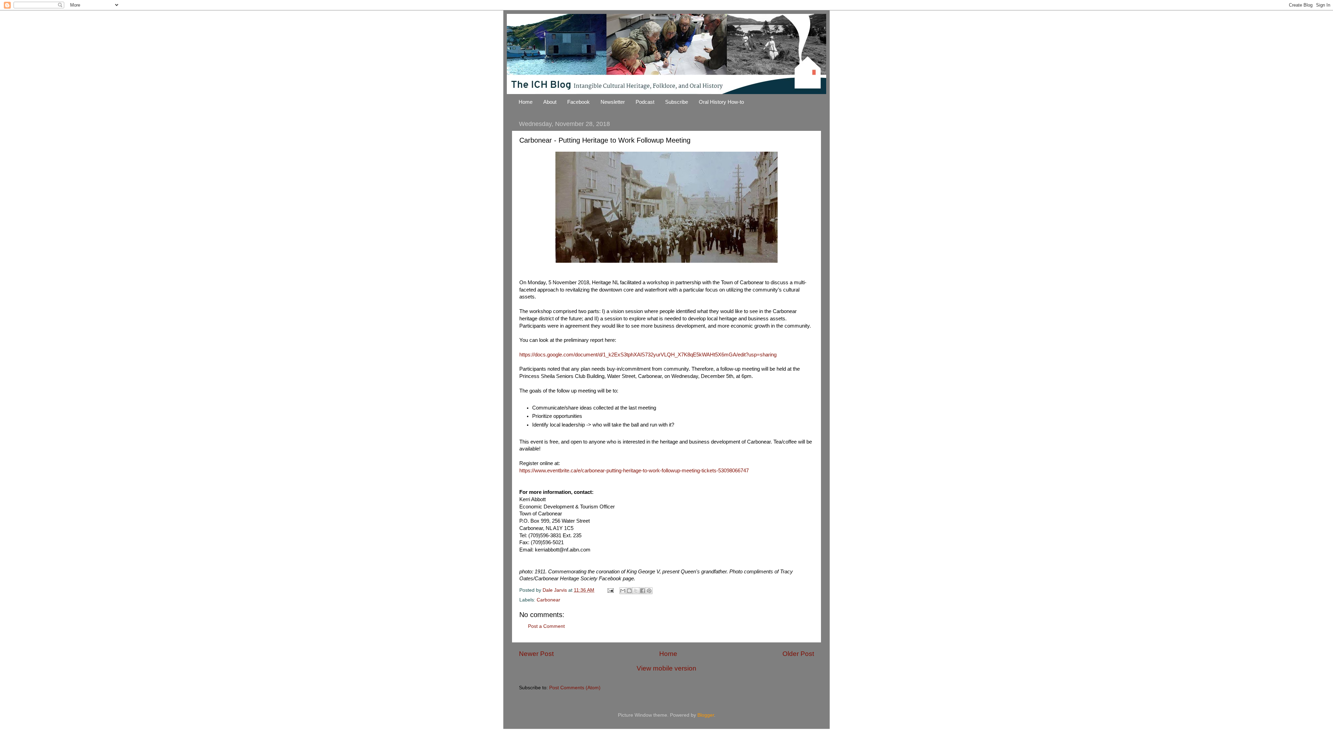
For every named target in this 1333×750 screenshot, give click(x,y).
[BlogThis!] (629, 590)
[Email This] (622, 590)
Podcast (645, 102)
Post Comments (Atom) (575, 687)
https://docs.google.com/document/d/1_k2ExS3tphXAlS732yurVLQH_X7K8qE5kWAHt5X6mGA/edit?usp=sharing (648, 354)
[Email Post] (610, 590)
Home (526, 102)
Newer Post (536, 653)
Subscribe (676, 102)
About (549, 102)
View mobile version (666, 668)
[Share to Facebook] (642, 590)
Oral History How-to (721, 102)
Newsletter (613, 102)
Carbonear (548, 599)
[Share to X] (635, 590)
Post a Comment (546, 626)
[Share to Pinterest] (649, 590)
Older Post (798, 653)
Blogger (705, 715)
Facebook (578, 102)
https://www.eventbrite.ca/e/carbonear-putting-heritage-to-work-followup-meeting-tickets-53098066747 (634, 470)
